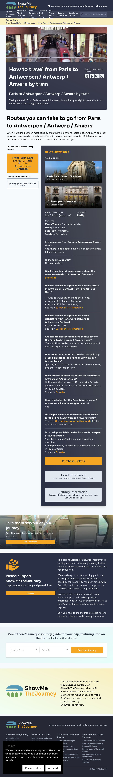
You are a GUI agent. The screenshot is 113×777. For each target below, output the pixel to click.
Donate (30, 593)
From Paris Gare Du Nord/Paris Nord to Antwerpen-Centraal (22, 163)
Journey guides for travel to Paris (22, 184)
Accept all (53, 768)
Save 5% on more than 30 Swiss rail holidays (92, 744)
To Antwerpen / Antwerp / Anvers (65, 23)
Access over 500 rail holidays (93, 740)
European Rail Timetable (69, 307)
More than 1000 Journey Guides (21, 14)
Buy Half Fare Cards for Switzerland (91, 755)
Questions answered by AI (11, 14)
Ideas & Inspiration (62, 14)
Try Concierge (30, 541)
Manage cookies (33, 768)
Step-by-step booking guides (68, 757)
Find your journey (87, 650)
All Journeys (29, 23)
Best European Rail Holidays (33, 14)
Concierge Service (73, 14)
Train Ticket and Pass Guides (68, 735)
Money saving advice (65, 746)
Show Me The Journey (17, 734)
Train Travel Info (13, 23)
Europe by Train (12, 738)
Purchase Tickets (73, 461)
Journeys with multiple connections (66, 741)
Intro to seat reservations (67, 754)
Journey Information (73, 494)
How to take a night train (42, 738)
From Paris (42, 23)
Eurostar (60, 392)
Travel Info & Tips (41, 734)
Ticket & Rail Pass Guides (43, 14)
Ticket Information (73, 476)
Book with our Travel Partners (92, 735)
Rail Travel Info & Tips (51, 14)
